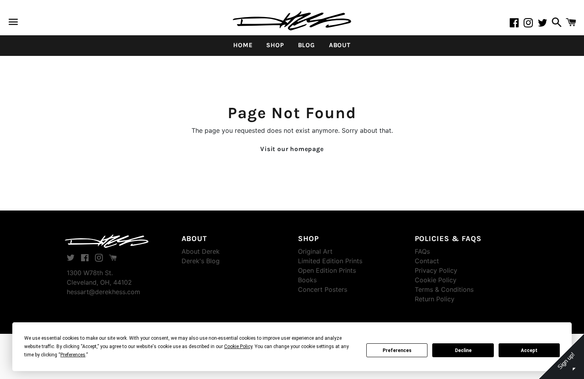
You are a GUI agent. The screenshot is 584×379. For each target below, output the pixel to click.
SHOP (275, 45)
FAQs (422, 251)
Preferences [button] (72, 355)
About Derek (201, 251)
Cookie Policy (435, 280)
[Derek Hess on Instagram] (531, 24)
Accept (529, 350)
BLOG (306, 45)
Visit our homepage (291, 149)
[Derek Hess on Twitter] (543, 24)
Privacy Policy (436, 270)
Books (307, 280)
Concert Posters (322, 289)
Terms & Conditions (444, 289)
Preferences (397, 350)
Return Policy (434, 299)
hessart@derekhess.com (103, 292)
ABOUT (340, 45)
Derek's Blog (201, 261)
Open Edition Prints (327, 270)
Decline (463, 350)
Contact (427, 261)
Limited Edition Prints (330, 261)
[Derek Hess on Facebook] (516, 24)
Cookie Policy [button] (238, 346)
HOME (242, 45)
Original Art (315, 251)
